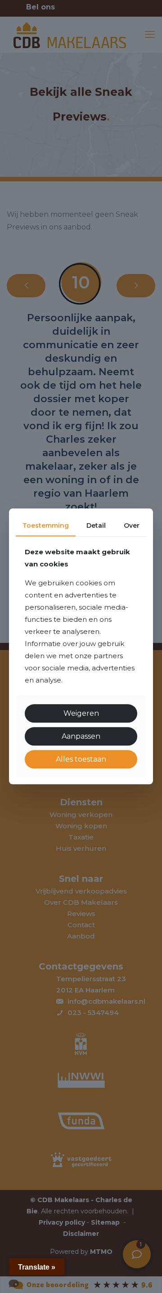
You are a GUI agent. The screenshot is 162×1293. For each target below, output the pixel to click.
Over (132, 525)
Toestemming (45, 525)
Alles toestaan (81, 759)
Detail (96, 525)
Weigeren (81, 713)
